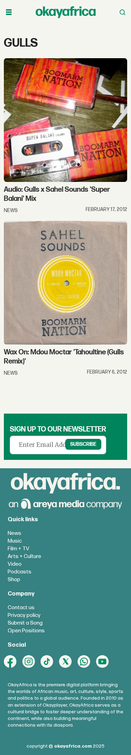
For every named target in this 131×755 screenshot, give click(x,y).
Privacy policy (24, 615)
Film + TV (18, 548)
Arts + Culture (24, 556)
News (14, 533)
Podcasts (19, 572)
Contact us (21, 607)
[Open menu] (9, 12)
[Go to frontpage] (66, 12)
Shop (14, 579)
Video (15, 564)
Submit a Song (25, 623)
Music (15, 541)
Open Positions (26, 630)
